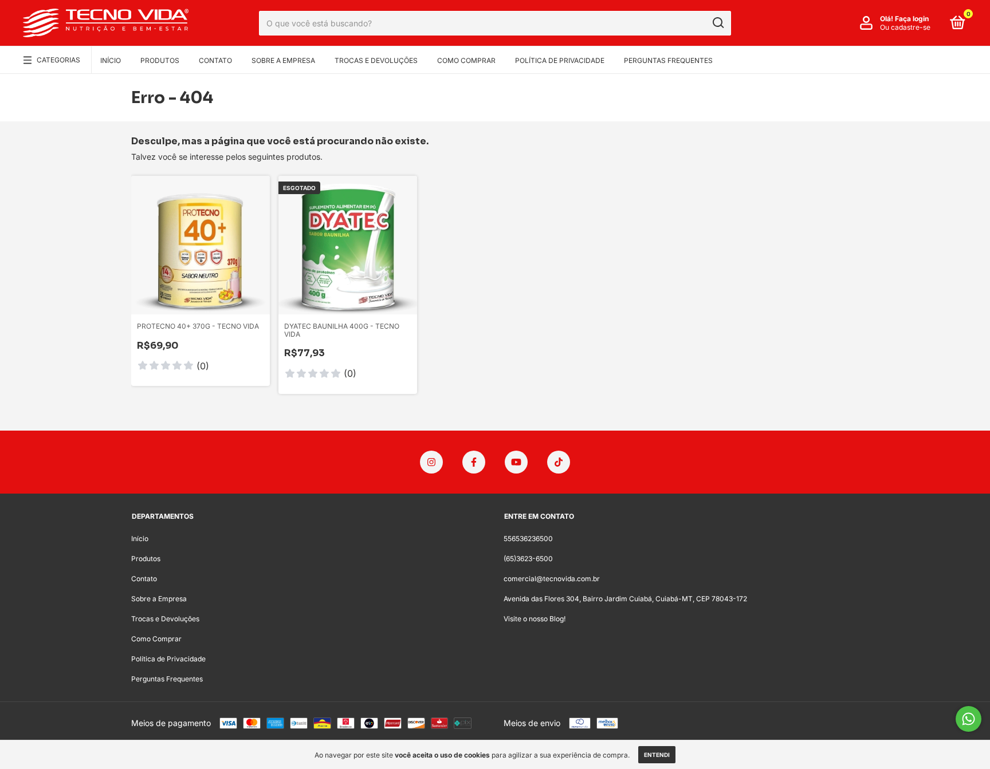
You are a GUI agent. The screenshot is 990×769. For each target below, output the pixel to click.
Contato (215, 60)
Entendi (657, 754)
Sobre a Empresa (283, 60)
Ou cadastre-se (905, 27)
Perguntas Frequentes (668, 60)
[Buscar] (717, 23)
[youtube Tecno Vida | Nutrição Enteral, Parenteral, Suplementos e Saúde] (516, 462)
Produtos (159, 60)
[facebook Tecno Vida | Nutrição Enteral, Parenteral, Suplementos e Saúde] (473, 462)
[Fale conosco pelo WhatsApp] (968, 719)
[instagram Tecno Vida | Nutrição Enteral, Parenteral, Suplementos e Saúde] (431, 462)
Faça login (912, 18)
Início (110, 60)
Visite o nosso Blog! (534, 618)
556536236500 (528, 538)
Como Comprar (466, 60)
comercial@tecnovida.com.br (552, 578)
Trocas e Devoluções (376, 60)
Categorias (58, 60)
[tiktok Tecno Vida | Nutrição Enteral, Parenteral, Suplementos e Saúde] (558, 462)
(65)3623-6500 (528, 558)
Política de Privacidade (559, 60)
